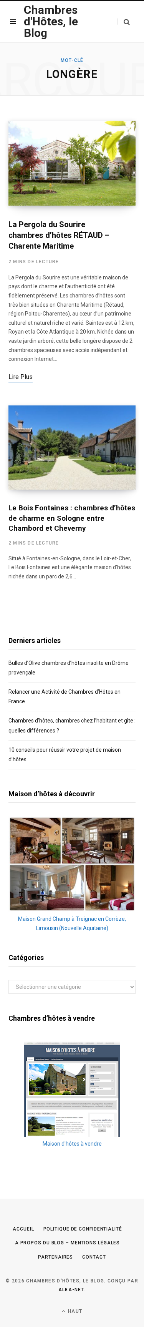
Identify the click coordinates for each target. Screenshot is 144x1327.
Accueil (23, 1229)
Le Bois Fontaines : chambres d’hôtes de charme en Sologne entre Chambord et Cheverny (71, 518)
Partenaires (55, 1257)
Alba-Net (71, 1289)
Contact (94, 1257)
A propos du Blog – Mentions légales (67, 1243)
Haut (74, 1311)
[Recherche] (123, 21)
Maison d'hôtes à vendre (72, 1144)
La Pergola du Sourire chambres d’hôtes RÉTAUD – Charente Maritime (58, 235)
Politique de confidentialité (82, 1229)
